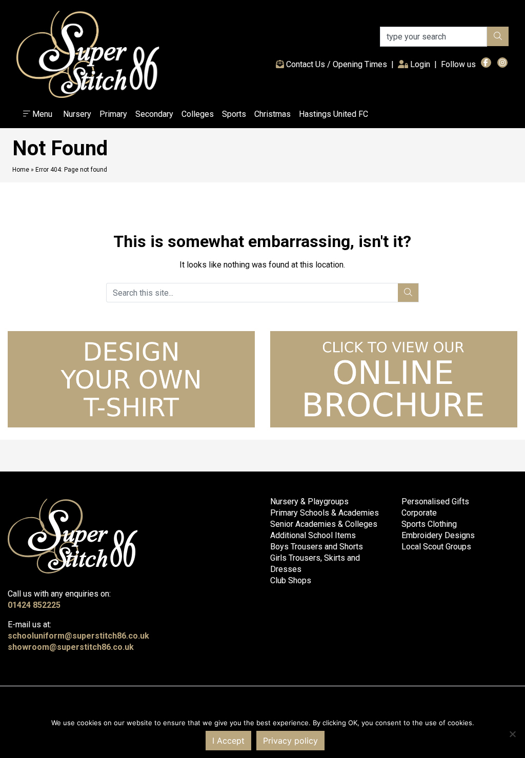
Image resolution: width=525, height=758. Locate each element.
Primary (113, 114)
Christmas (272, 114)
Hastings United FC (333, 114)
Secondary (154, 114)
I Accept (228, 740)
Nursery (77, 114)
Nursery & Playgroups (309, 501)
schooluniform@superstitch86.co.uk (78, 636)
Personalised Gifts (435, 501)
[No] (512, 734)
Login (421, 64)
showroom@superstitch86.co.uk (71, 647)
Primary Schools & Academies (324, 513)
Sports (234, 114)
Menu (41, 114)
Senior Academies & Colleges (323, 524)
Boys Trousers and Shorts (316, 546)
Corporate (419, 513)
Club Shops (290, 580)
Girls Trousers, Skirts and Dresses (315, 563)
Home (20, 169)
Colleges (197, 114)
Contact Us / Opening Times (335, 64)
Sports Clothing (429, 524)
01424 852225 (34, 605)
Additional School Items (313, 535)
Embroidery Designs (438, 535)
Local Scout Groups (436, 546)
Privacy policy (290, 740)
